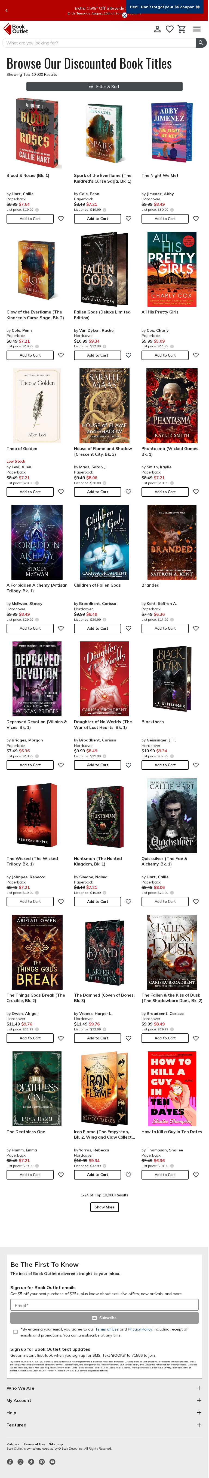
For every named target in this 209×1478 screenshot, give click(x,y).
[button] (165, 7)
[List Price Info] (37, 209)
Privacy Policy (170, 1367)
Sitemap (56, 1444)
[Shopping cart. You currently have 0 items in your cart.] (182, 29)
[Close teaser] (124, 15)
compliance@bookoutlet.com (93, 1370)
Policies (13, 1444)
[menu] (196, 29)
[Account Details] (157, 29)
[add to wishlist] (60, 218)
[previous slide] (6, 10)
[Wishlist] (170, 29)
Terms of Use (34, 1444)
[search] (201, 43)
